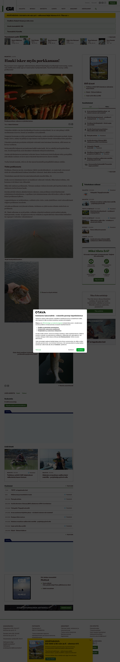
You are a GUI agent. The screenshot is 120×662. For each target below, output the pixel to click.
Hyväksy (80, 349)
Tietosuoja (38, 349)
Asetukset (71, 349)
